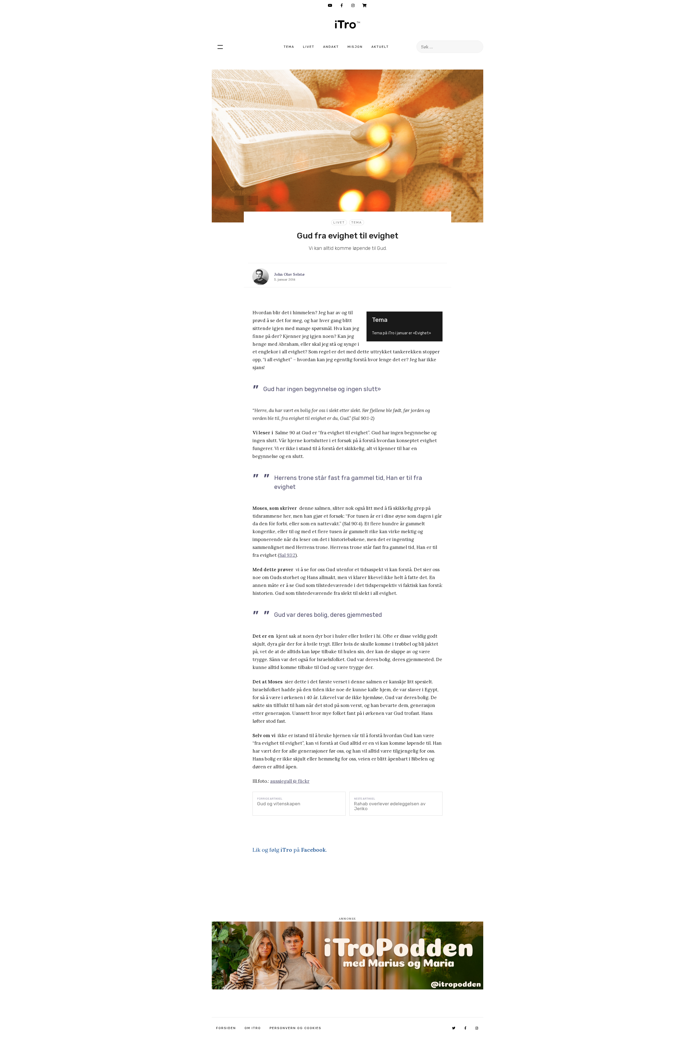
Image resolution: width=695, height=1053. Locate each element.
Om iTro (253, 1028)
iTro (347, 24)
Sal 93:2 (287, 555)
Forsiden (226, 1028)
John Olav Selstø (289, 274)
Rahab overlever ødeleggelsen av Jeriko (389, 806)
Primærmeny (220, 46)
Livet (308, 47)
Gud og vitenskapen (278, 803)
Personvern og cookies (295, 1028)
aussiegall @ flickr (289, 781)
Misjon (355, 47)
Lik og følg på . (289, 849)
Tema (289, 47)
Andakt (331, 47)
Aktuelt (380, 47)
